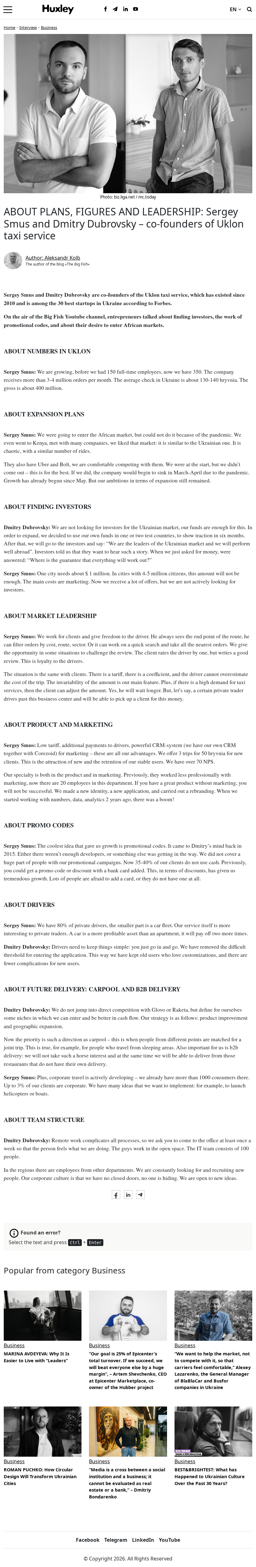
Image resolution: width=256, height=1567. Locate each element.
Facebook (88, 1539)
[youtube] (135, 9)
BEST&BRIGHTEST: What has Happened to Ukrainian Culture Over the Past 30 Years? (210, 1476)
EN (233, 9)
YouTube (169, 1539)
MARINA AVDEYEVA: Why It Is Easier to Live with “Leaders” (36, 1357)
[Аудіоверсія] (42, 1431)
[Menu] (8, 9)
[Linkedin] (125, 9)
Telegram (115, 1539)
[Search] (249, 8)
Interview (28, 27)
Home (9, 27)
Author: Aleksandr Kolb (53, 257)
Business (49, 27)
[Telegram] (116, 9)
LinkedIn (143, 1539)
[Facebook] (106, 9)
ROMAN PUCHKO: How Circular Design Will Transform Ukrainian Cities (40, 1476)
